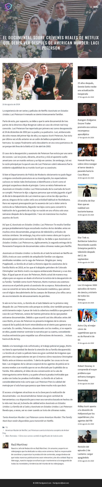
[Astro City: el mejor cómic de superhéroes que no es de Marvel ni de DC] (87, 319)
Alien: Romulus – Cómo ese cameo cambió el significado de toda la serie (34, 436)
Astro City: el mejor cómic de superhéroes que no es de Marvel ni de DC (87, 332)
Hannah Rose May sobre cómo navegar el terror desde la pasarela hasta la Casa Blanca (87, 167)
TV (6, 427)
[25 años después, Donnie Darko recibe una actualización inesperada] (87, 77)
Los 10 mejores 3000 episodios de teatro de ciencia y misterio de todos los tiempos (87, 292)
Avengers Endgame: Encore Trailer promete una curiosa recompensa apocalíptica (87, 127)
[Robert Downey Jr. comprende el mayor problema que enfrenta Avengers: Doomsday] (87, 360)
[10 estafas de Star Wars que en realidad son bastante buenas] (87, 194)
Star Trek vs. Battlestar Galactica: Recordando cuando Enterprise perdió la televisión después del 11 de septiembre (87, 248)
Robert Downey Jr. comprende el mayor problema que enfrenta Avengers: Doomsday (87, 373)
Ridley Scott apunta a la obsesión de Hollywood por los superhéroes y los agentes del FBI (87, 413)
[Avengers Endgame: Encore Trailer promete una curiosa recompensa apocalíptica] (87, 114)
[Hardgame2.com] (8, 6)
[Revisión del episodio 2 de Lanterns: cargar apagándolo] (87, 441)
